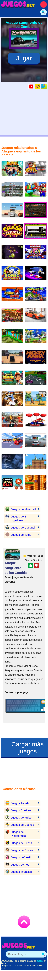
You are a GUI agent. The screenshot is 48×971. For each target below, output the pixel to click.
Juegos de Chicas (22, 850)
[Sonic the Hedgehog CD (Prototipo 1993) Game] (35, 484)
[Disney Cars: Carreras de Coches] (12, 212)
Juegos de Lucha (21, 843)
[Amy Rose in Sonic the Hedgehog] (35, 254)
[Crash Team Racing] (35, 170)
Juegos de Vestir (21, 857)
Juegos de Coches (22, 824)
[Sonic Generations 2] (35, 338)
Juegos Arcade (20, 803)
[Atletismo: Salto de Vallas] (12, 421)
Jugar (24, 58)
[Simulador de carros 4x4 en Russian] (12, 359)
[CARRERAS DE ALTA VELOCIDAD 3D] (35, 317)
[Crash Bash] (12, 233)
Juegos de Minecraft (23, 509)
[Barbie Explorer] (12, 400)
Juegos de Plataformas (18, 833)
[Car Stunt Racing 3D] (12, 442)
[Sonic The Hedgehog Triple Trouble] (12, 275)
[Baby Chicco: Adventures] (35, 463)
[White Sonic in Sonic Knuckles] (12, 338)
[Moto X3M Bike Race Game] (35, 400)
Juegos (40, 961)
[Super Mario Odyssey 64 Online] (35, 191)
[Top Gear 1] (35, 380)
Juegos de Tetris (21, 534)
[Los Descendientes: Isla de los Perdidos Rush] (12, 254)
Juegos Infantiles (21, 871)
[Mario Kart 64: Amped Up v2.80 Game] (12, 317)
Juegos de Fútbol (21, 817)
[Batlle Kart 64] (35, 421)
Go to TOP (24, 921)
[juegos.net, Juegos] (18, 4)
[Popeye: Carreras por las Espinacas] (12, 170)
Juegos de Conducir (23, 527)
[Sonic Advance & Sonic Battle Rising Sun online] (12, 296)
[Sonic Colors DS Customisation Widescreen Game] (35, 275)
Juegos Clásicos (21, 810)
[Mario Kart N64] (35, 296)
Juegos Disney (20, 864)
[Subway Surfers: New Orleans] (12, 380)
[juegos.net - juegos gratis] (18, 946)
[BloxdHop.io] (12, 191)
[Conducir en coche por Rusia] (35, 442)
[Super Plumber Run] (12, 484)
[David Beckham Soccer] (12, 463)
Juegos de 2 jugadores (18, 518)
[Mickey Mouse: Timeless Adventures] (35, 359)
